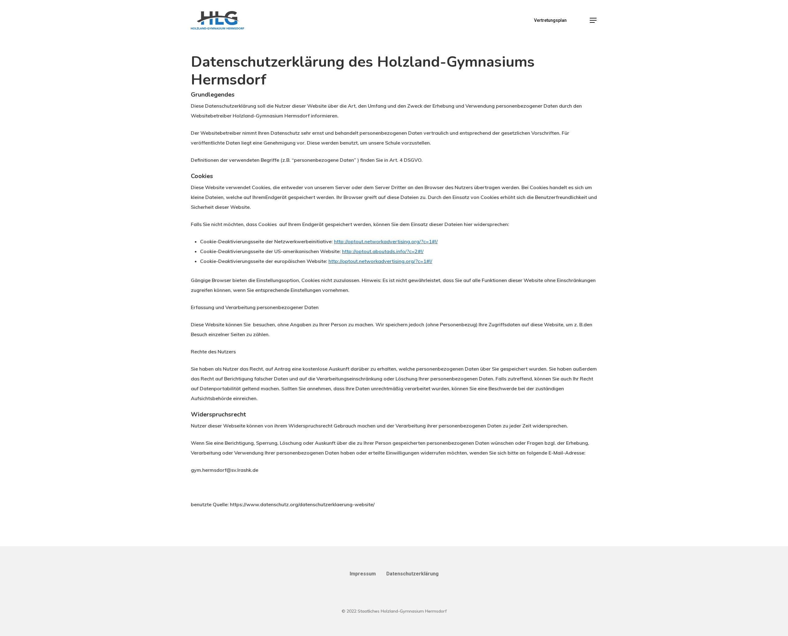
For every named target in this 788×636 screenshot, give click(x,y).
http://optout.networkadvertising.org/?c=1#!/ (386, 241)
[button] (593, 20)
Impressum (363, 574)
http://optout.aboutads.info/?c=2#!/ (383, 251)
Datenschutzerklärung (412, 574)
